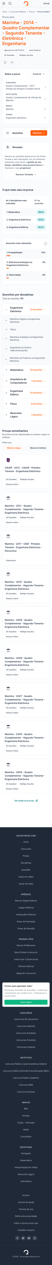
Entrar (46, 3)
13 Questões (36, 309)
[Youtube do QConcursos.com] (29, 1238)
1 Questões (36, 381)
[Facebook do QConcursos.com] (17, 1238)
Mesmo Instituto (38, 448)
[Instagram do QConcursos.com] (34, 1238)
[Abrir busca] (10, 3)
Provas (32, 12)
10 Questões (36, 392)
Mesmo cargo (14, 448)
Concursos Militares (18, 12)
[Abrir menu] (3, 3)
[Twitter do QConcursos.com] (23, 1238)
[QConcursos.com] (26, 1252)
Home (4, 12)
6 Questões (36, 403)
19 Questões (36, 370)
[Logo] (26, 3)
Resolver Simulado (24, 174)
